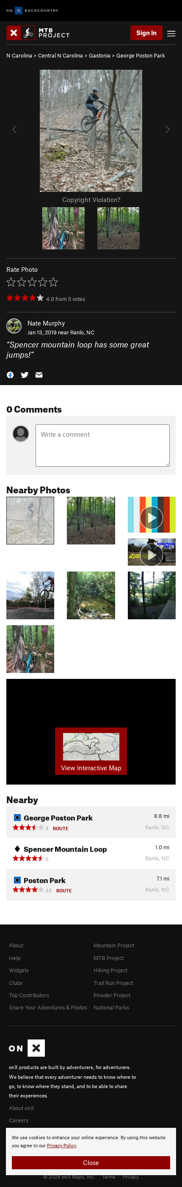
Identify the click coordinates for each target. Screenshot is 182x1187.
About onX (21, 1108)
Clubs (15, 982)
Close (91, 1162)
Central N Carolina (60, 55)
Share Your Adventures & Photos (48, 1007)
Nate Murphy (46, 323)
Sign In (146, 32)
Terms (109, 1176)
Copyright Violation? (91, 199)
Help (14, 958)
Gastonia (99, 55)
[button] (10, 374)
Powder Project (112, 995)
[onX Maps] (27, 1054)
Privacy (131, 1176)
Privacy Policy (61, 1146)
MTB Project (109, 958)
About (16, 945)
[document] (91, 1151)
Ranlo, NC (82, 332)
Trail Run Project (113, 982)
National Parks (111, 1007)
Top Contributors (29, 995)
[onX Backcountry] (32, 10)
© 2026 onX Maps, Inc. (69, 1176)
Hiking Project (110, 970)
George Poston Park (140, 55)
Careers (18, 1120)
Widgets (19, 970)
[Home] (42, 32)
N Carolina (19, 55)
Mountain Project (114, 945)
